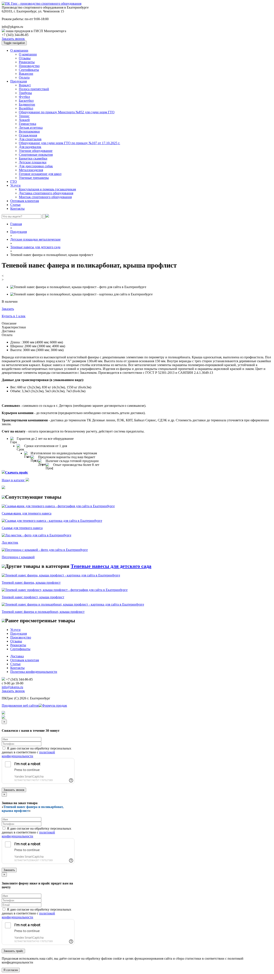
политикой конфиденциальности (28, 754)
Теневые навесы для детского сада (111, 566)
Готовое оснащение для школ (40, 174)
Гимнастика (27, 124)
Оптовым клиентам (24, 201)
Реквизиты (27, 62)
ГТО (13, 181)
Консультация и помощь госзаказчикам (47, 189)
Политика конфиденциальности (33, 671)
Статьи (15, 204)
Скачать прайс (16, 472)
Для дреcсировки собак (36, 166)
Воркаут (25, 85)
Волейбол (26, 108)
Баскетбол (26, 100)
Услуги (15, 185)
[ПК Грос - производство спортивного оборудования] (41, 3)
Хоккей (24, 120)
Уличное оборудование (35, 151)
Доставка (17, 656)
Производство (29, 66)
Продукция (18, 81)
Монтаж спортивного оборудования (45, 197)
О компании (19, 50)
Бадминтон (27, 104)
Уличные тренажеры (34, 178)
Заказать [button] (8, 309)
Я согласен (10, 970)
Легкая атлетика (31, 127)
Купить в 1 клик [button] (13, 316)
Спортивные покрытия (36, 154)
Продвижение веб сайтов (20, 705)
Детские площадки (32, 162)
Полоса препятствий (34, 89)
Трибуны (25, 93)
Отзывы (25, 58)
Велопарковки (29, 131)
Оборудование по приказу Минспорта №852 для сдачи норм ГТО (67, 112)
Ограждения (28, 135)
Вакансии (26, 73)
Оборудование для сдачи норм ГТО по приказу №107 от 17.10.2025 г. (69, 143)
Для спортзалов (30, 139)
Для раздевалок (30, 147)
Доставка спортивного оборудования (46, 193)
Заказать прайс (13, 951)
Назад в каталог (14, 480)
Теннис (24, 116)
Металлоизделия (31, 170)
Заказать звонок (13, 38)
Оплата (24, 77)
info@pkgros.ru (12, 687)
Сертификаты (29, 70)
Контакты (17, 208)
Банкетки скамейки (33, 158)
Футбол (24, 97)
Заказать (9, 870)
